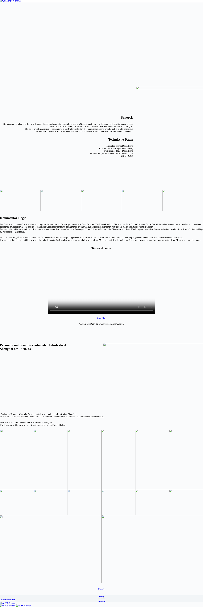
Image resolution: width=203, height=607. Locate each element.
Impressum (101, 601)
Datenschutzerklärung (7, 599)
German (11, 603)
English (12, 606)
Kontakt (101, 589)
